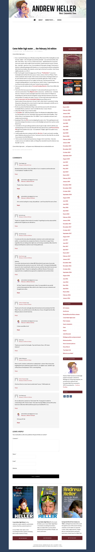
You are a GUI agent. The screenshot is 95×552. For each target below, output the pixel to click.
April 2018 (65, 210)
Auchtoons (66, 311)
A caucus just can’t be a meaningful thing (28, 99)
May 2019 (65, 168)
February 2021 (67, 110)
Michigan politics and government (72, 337)
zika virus (39, 133)
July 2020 (65, 123)
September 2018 (67, 194)
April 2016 (65, 288)
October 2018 (66, 191)
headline (19, 112)
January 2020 (66, 142)
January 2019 (66, 181)
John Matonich (67, 334)
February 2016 (67, 295)
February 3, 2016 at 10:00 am (25, 235)
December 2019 (67, 146)
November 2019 (67, 149)
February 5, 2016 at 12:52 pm (28, 415)
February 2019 (67, 178)
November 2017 (67, 227)
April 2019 (65, 172)
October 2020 (66, 120)
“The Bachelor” (46, 73)
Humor (65, 330)
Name (14, 454)
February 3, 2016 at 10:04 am (25, 257)
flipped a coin (33, 91)
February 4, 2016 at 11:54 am (25, 380)
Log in (60, 546)
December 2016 (67, 262)
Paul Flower (21, 256)
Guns (64, 327)
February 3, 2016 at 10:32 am (28, 198)
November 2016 (67, 266)
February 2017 (67, 256)
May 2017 (65, 246)
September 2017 (67, 233)
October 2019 (66, 152)
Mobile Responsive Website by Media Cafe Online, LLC (46, 546)
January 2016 (66, 298)
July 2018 (65, 201)
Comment (15, 438)
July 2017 (65, 240)
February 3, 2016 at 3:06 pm (25, 304)
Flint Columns (66, 321)
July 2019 (65, 162)
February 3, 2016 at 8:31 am (27, 181)
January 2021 (66, 113)
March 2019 (66, 175)
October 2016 (66, 269)
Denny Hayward (22, 378)
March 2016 (66, 291)
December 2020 (67, 116)
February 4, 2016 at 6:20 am (27, 322)
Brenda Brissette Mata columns (71, 314)
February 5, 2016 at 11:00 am (25, 397)
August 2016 (66, 275)
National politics (67, 340)
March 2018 (66, 214)
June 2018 (65, 204)
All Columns (66, 308)
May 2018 (65, 207)
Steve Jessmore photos (69, 343)
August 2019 (66, 159)
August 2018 (66, 197)
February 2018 (67, 217)
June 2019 (65, 165)
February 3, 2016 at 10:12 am (28, 281)
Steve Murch (66, 347)
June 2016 (65, 282)
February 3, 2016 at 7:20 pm (25, 360)
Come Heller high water (26, 149)
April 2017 (65, 249)
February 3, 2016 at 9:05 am (25, 217)
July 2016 (65, 279)
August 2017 (66, 236)
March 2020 (66, 136)
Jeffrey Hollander (23, 302)
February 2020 (67, 139)
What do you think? (68, 353)
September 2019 (67, 155)
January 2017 (66, 259)
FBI (27, 120)
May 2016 (65, 285)
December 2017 (67, 223)
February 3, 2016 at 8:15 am (25, 165)
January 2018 (66, 220)
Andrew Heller (46, 544)
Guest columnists (67, 324)
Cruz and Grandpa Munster (40, 86)
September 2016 (67, 272)
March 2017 (66, 253)
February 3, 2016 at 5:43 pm (25, 341)
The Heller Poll (67, 350)
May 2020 (65, 129)
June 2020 (65, 126)
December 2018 (67, 185)
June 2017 (65, 243)
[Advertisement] (47, 34)
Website (15, 468)
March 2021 (66, 107)
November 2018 (67, 188)
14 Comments (39, 51)
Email (14, 461)
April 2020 (65, 133)
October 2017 (66, 230)
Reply (16, 174)
